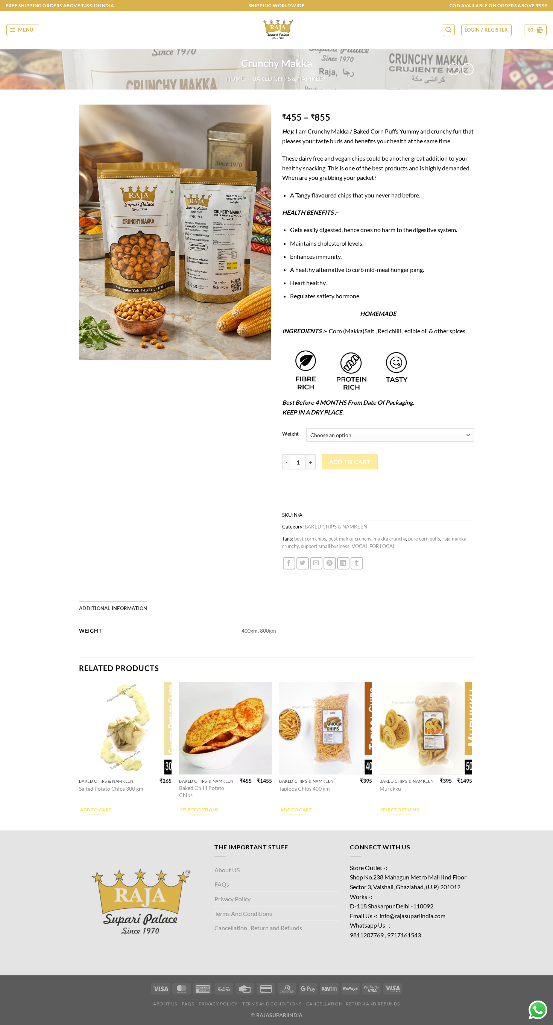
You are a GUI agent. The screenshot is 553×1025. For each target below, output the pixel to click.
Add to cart (350, 462)
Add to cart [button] (96, 809)
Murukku (390, 788)
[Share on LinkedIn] (343, 563)
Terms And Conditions (243, 913)
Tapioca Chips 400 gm (304, 788)
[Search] (449, 30)
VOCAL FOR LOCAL (373, 546)
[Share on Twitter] (302, 563)
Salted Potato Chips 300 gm (111, 788)
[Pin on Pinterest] (330, 563)
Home (235, 78)
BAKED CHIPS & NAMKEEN (289, 78)
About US (227, 869)
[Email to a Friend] (316, 563)
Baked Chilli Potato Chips (201, 791)
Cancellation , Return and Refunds (258, 927)
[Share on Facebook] (289, 563)
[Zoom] (89, 351)
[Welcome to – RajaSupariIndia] (276, 30)
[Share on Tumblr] (357, 563)
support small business (325, 546)
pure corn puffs (424, 539)
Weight (290, 434)
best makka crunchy (349, 539)
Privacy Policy (232, 898)
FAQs (221, 884)
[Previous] (79, 755)
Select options (199, 809)
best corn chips (310, 539)
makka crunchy (390, 539)
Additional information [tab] (113, 608)
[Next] (471, 755)
